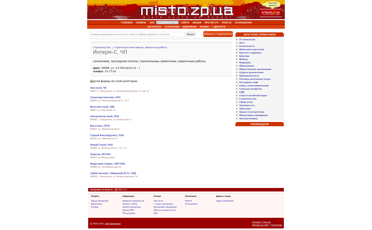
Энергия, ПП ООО (100, 154)
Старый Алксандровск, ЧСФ (107, 135)
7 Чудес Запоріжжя (163, 204)
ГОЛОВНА (126, 22)
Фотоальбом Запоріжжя (165, 207)
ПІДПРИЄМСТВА (167, 22)
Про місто (158, 200)
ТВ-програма (128, 213)
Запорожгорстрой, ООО (104, 116)
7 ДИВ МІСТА (218, 26)
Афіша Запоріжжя (99, 200)
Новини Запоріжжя (131, 207)
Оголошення (191, 204)
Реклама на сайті (260, 225)
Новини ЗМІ (128, 210)
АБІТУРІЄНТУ (154, 26)
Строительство (101, 47)
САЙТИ (185, 22)
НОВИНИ (141, 22)
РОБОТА (226, 22)
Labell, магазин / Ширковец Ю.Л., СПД (113, 173)
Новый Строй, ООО (101, 144)
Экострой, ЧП (98, 87)
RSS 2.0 (122, 189)
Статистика (276, 225)
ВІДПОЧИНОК (189, 26)
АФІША (197, 22)
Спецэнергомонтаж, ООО (105, 97)
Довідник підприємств (133, 200)
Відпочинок (96, 204)
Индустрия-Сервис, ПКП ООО (107, 163)
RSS (156, 213)
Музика (94, 207)
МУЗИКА (204, 26)
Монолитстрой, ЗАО (102, 106)
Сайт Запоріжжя (113, 223)
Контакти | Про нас (261, 222)
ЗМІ (152, 22)
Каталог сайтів (129, 204)
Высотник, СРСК (100, 125)
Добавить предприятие (218, 34)
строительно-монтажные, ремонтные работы (140, 47)
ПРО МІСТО (211, 22)
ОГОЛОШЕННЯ (243, 22)
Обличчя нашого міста (165, 210)
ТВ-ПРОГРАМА (172, 26)
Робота (188, 200)
